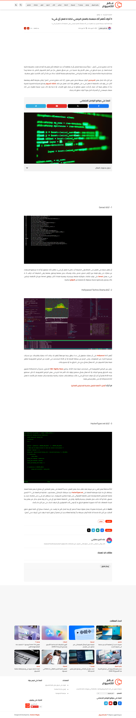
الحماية (66, 5)
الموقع (72, 279)
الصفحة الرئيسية (107, 14)
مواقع (98, 14)
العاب (53, 5)
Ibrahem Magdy (35, 714)
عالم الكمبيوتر (103, 714)
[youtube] (57, 106)
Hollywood (101, 355)
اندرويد (48, 5)
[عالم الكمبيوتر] (112, 5)
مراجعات (36, 5)
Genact (100, 276)
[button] (102, 530)
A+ (28, 28)
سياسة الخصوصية (61, 693)
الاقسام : (119, 693)
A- (25, 28)
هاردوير (29, 5)
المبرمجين (91, 80)
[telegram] (36, 106)
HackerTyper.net (77, 492)
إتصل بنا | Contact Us (60, 689)
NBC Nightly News (56, 368)
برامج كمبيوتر (95, 5)
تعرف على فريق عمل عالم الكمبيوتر (55, 685)
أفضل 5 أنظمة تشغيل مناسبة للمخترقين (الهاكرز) (88, 385)
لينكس (59, 5)
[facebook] (99, 106)
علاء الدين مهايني (103, 28)
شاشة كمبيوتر (51, 83)
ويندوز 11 (80, 5)
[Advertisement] (68, 50)
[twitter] (78, 106)
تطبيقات (65, 642)
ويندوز (87, 5)
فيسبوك (73, 5)
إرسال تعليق (105, 566)
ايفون (42, 5)
